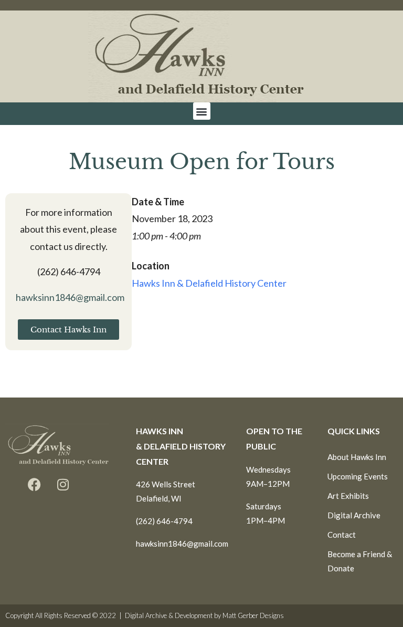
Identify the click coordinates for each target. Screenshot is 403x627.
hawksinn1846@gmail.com (70, 297)
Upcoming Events (357, 476)
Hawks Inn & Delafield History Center (209, 283)
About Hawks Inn (356, 457)
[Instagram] (63, 485)
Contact (341, 534)
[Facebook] (34, 485)
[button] (201, 111)
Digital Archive (353, 515)
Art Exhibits (348, 495)
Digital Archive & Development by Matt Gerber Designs (204, 615)
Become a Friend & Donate (359, 561)
